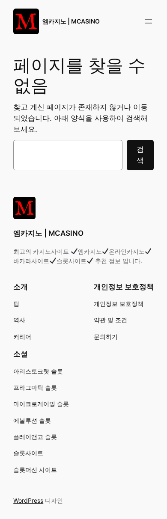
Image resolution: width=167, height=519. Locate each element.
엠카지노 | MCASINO (71, 21)
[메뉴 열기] (148, 21)
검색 (140, 155)
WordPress (28, 500)
